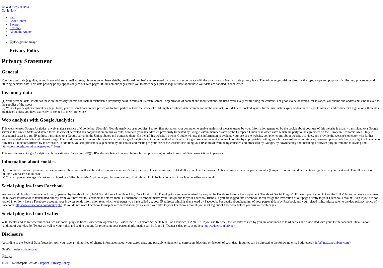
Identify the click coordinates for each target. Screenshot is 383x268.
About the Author (21, 31)
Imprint (44, 263)
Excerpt (14, 24)
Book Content (18, 21)
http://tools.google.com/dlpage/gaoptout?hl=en (31, 146)
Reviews (15, 28)
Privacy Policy (60, 263)
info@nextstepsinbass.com (332, 242)
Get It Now (9, 10)
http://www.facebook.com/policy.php (39, 205)
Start (12, 17)
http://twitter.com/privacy (219, 225)
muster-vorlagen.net (24, 249)
